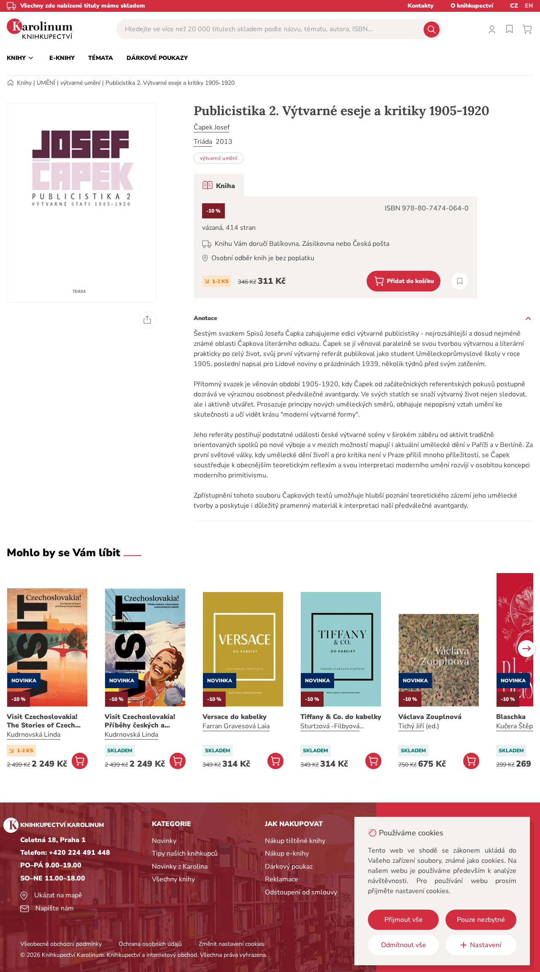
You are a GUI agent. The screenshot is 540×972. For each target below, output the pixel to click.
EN (529, 6)
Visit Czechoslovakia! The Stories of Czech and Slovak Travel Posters (42, 721)
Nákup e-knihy (287, 853)
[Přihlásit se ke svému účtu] (492, 29)
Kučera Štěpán (518, 726)
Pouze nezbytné (481, 919)
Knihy (24, 83)
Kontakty (421, 6)
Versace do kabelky (234, 717)
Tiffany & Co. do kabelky (340, 717)
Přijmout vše (403, 919)
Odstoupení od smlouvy (301, 892)
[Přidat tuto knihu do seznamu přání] (460, 281)
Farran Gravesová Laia (236, 726)
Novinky (164, 840)
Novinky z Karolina (180, 866)
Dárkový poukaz (289, 866)
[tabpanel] (335, 247)
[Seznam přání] (509, 29)
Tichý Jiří (411, 726)
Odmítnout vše (403, 945)
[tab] (219, 185)
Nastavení (485, 945)
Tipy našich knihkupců (185, 853)
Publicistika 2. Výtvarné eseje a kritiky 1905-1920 (170, 83)
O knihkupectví (472, 6)
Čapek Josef (212, 127)
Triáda (203, 141)
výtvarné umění (80, 83)
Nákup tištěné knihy (295, 840)
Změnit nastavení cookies (232, 944)
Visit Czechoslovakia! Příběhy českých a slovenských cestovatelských (140, 721)
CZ (514, 6)
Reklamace (281, 879)
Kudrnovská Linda (33, 734)
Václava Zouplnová (430, 717)
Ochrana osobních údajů (150, 944)
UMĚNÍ (46, 83)
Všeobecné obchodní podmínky (61, 944)
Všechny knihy (173, 879)
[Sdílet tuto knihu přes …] (147, 320)
